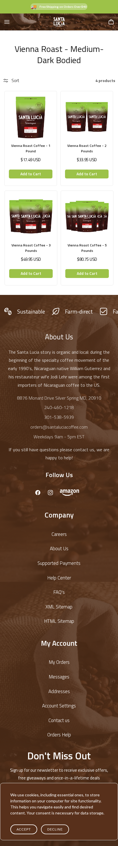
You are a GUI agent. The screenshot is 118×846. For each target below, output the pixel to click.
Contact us (59, 720)
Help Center (59, 577)
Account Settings (59, 705)
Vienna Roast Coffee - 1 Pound (30, 148)
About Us (59, 548)
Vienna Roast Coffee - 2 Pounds (87, 148)
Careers (59, 534)
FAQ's (59, 592)
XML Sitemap (59, 606)
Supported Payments (59, 563)
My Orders (59, 662)
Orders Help (59, 734)
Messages (59, 676)
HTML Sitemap (59, 621)
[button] (6, 21)
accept (24, 829)
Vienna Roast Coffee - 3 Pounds (31, 247)
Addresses (59, 691)
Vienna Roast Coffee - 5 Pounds (87, 247)
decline (55, 829)
